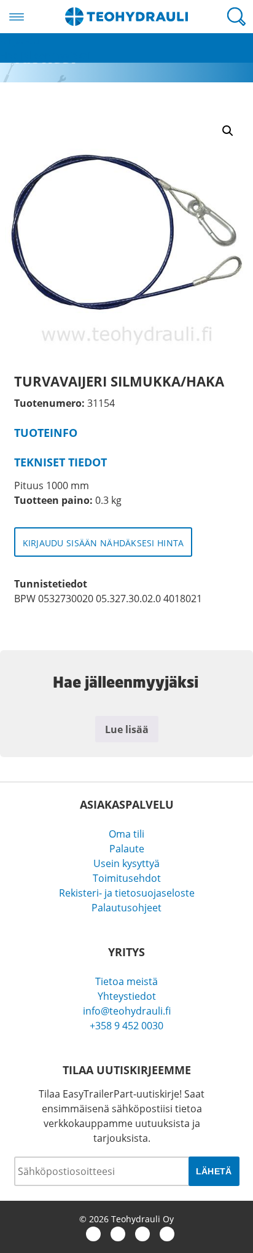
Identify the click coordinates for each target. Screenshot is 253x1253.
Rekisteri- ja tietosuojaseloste (127, 893)
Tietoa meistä (126, 981)
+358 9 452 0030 (126, 1025)
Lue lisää (127, 729)
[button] (228, 131)
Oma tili (126, 834)
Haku (236, 16)
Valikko (16, 16)
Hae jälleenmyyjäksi (45, 55)
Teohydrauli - (126, 16)
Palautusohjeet (126, 907)
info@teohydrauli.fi (127, 1011)
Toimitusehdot (127, 878)
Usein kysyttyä (126, 863)
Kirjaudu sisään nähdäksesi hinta (103, 543)
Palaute (126, 848)
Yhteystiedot (127, 996)
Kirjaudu (19, 40)
